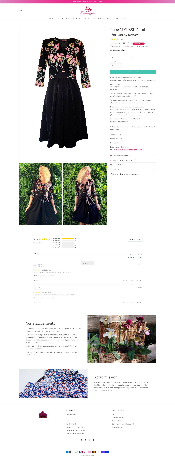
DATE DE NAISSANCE (50, 241)
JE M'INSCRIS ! (64, 250)
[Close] (131, 206)
